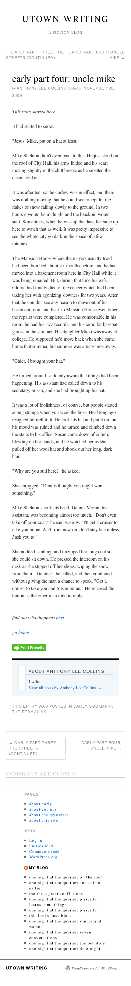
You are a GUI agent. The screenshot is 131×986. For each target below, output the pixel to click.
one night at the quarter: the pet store (67, 943)
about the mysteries (49, 814)
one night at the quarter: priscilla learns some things (63, 901)
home (23, 632)
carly (80, 706)
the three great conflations (56, 893)
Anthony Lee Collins (41, 88)
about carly (40, 803)
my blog (38, 868)
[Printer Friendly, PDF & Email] (29, 646)
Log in (36, 840)
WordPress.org (43, 857)
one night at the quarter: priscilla (63, 910)
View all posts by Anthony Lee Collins (65, 688)
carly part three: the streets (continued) (33, 748)
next (60, 617)
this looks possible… (50, 915)
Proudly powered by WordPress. (95, 968)
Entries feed (41, 846)
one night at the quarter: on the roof (65, 877)
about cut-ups (43, 809)
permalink (34, 712)
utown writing (65, 18)
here (51, 111)
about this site (43, 820)
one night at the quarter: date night (65, 948)
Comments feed (44, 851)
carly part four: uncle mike (101, 745)
